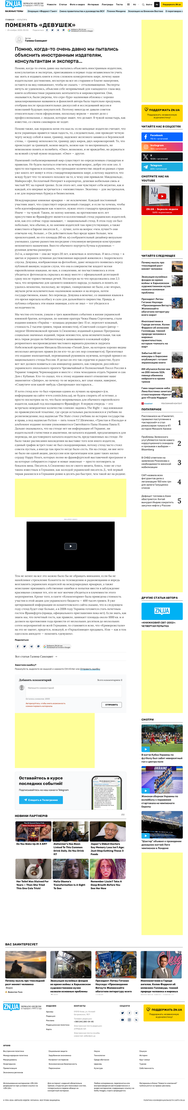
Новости (51, 4)
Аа (157, 4)
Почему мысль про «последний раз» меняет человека (152, 265)
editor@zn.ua (89, 1036)
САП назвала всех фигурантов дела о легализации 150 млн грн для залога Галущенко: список (156, 481)
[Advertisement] (70, 498)
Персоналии (54, 1068)
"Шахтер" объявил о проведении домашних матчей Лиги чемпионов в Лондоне (161, 845)
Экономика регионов (13, 1072)
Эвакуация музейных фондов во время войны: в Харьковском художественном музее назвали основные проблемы (156, 284)
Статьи (63, 4)
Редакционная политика (57, 1025)
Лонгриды (107, 4)
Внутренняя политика (13, 1051)
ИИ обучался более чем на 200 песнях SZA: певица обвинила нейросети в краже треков (155, 375)
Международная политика (15, 1055)
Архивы (49, 1012)
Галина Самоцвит (36, 40)
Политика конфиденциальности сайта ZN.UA (164, 1100)
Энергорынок (9, 1064)
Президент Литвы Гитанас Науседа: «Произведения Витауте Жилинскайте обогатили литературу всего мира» (156, 307)
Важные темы (14, 11)
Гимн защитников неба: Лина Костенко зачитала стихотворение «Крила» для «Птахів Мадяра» (156, 393)
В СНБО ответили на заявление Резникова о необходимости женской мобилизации (156, 462)
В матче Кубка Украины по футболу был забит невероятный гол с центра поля (161, 758)
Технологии (99, 1055)
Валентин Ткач (15, 992)
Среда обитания (101, 1060)
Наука (97, 1051)
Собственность (146, 1068)
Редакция (50, 1016)
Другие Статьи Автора (159, 597)
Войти (149, 4)
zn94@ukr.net (80, 1029)
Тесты (119, 4)
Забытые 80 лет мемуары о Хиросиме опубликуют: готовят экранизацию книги (154, 358)
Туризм (142, 1064)
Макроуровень (10, 1060)
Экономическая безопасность (63, 1064)
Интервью (93, 4)
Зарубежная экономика (60, 1055)
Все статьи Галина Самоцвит (34, 656)
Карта (49, 1029)
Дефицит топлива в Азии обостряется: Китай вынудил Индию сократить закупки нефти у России (157, 500)
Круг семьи (144, 1060)
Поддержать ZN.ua (172, 4)
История (143, 1055)
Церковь (98, 1064)
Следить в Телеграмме (43, 800)
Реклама (50, 1020)
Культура (98, 1068)
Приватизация (10, 1068)
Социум (143, 1051)
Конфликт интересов (58, 1060)
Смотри (147, 719)
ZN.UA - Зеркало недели (162, 209)
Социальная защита (58, 1051)
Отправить (111, 705)
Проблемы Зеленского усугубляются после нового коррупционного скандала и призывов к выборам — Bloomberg (157, 443)
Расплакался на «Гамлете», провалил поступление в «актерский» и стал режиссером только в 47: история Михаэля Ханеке (157, 422)
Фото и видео (77, 4)
